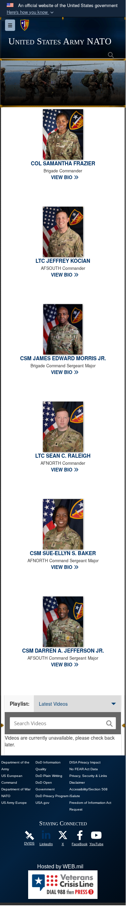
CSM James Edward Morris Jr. (63, 358)
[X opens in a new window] (63, 837)
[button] (31, 12)
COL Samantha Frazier (63, 163)
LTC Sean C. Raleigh (62, 455)
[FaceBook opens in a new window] (79, 837)
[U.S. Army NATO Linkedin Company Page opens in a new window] (46, 837)
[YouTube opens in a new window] (96, 837)
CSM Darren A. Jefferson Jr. (63, 650)
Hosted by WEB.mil (60, 866)
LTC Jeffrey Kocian (63, 260)
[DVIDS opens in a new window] (29, 835)
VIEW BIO (62, 177)
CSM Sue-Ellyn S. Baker (63, 553)
